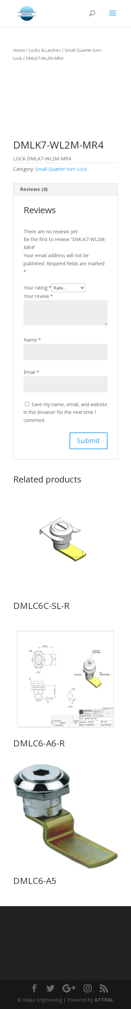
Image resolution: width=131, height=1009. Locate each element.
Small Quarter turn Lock (61, 169)
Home (19, 50)
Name (32, 340)
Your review (38, 296)
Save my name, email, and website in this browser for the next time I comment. (65, 412)
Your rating (37, 287)
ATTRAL (104, 1000)
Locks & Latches (45, 50)
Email (31, 372)
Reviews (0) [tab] (34, 189)
